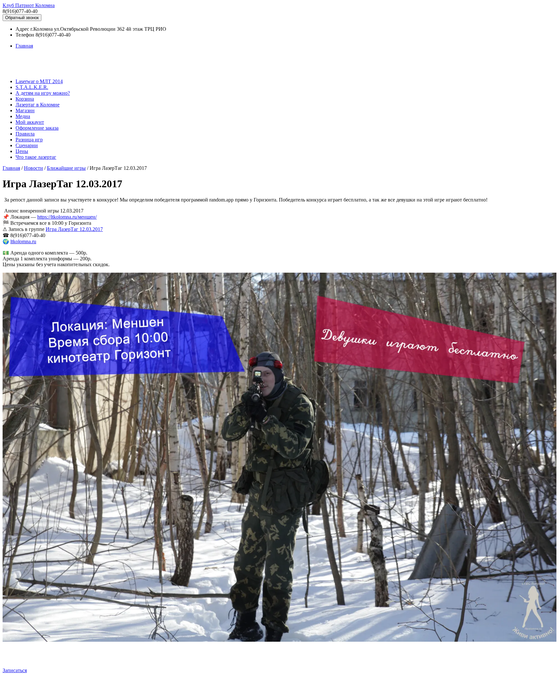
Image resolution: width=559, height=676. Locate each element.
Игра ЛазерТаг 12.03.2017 (74, 229)
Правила (25, 133)
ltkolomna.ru (23, 241)
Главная (24, 46)
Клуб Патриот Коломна (29, 5)
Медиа (23, 116)
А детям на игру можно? (43, 93)
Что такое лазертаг (36, 157)
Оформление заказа (37, 128)
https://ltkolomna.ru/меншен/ (67, 217)
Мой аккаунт (30, 122)
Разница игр (29, 139)
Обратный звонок (22, 17)
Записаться (15, 670)
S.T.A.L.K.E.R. (32, 87)
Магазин (25, 110)
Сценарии (27, 145)
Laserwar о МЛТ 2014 (39, 81)
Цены (22, 151)
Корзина (25, 99)
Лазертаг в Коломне (38, 104)
